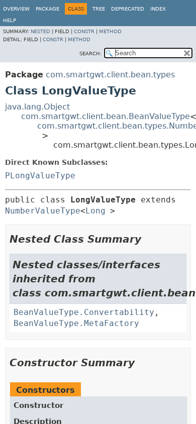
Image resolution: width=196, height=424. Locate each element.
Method (110, 31)
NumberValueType (42, 211)
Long (95, 211)
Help (9, 20)
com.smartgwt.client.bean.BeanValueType (105, 116)
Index (158, 9)
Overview (16, 9)
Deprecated (127, 9)
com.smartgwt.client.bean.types (110, 74)
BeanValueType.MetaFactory (76, 323)
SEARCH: (90, 53)
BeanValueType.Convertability (84, 312)
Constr (84, 31)
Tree (98, 9)
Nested (40, 31)
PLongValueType (40, 175)
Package (47, 9)
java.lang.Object (37, 107)
